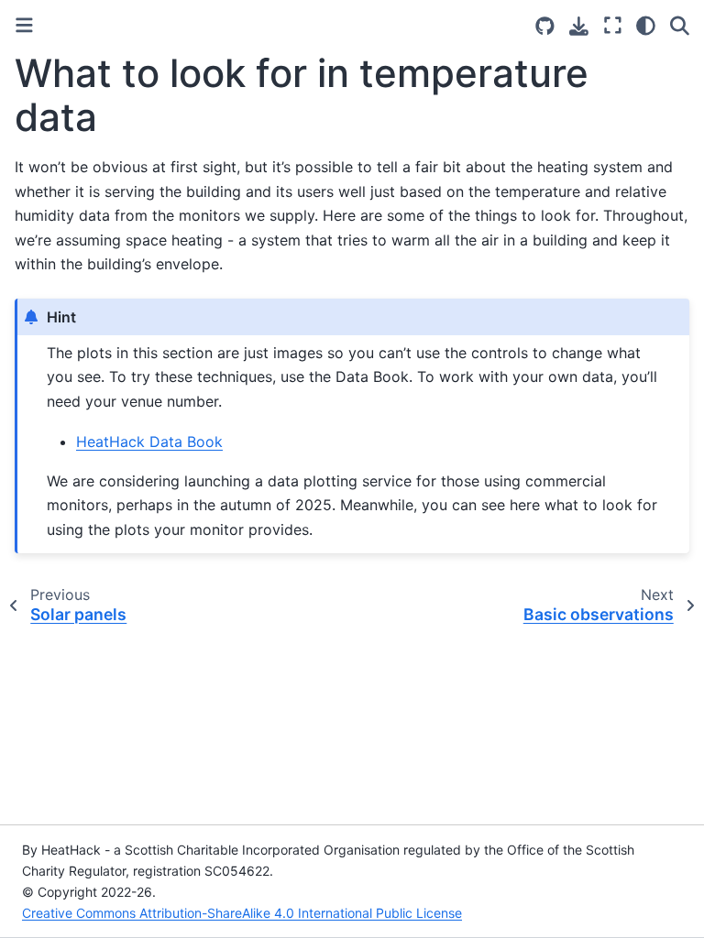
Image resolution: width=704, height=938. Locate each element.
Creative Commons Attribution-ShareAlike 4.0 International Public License (242, 913)
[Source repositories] (545, 26)
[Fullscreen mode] (613, 25)
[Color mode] (646, 25)
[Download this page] (579, 26)
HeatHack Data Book (149, 441)
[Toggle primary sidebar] (24, 25)
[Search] (680, 25)
